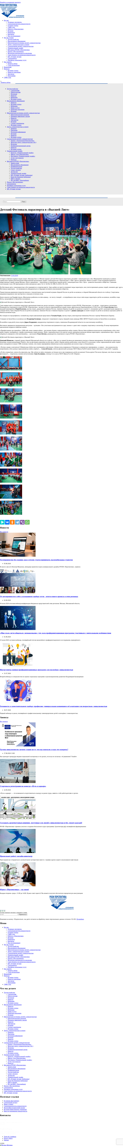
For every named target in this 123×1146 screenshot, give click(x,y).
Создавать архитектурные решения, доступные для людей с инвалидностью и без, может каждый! (41, 823)
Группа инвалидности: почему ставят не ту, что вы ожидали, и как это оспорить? (34, 750)
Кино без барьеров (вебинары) (21, 177)
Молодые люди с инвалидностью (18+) (23, 142)
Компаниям (7, 67)
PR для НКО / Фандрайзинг (20, 180)
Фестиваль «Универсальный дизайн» (23, 156)
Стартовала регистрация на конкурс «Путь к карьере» (23, 786)
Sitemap (6, 1140)
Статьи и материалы (17, 123)
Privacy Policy (8, 1138)
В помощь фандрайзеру (11, 1101)
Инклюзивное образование (16, 41)
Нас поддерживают (14, 36)
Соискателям (15, 90)
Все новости (4, 532)
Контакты (11, 34)
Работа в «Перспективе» (16, 29)
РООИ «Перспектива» (12, 1143)
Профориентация (16, 166)
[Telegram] (17, 522)
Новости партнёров (14, 72)
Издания (10, 31)
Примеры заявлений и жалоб (20, 116)
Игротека (14, 144)
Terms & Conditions (10, 1136)
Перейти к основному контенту (10, 2)
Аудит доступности (17, 158)
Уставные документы (15, 22)
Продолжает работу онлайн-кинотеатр (16, 856)
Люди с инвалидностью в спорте (18, 44)
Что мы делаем (9, 38)
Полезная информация (18, 132)
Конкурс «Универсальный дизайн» (22, 153)
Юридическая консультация (20, 115)
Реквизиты (11, 32)
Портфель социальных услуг (17, 60)
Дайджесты (14, 120)
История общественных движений (15, 1109)
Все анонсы (4, 721)
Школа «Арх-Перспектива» (20, 154)
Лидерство (14, 172)
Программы (11, 76)
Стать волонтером (14, 65)
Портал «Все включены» (16, 51)
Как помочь (8, 62)
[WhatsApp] (27, 522)
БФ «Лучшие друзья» (15, 57)
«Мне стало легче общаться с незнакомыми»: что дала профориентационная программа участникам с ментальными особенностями (55, 633)
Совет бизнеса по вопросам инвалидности (22, 55)
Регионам (14, 94)
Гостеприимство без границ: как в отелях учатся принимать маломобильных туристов (36, 560)
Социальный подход (10, 1102)
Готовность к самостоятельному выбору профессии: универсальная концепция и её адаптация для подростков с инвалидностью (53, 706)
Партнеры (14, 130)
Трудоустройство (13, 39)
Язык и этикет (8, 1104)
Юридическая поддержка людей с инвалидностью (24, 43)
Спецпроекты (12, 58)
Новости (7, 69)
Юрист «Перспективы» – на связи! (14, 889)
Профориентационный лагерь (20, 146)
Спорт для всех (16, 170)
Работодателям (15, 92)
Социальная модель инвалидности (19, 24)
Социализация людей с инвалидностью (21, 46)
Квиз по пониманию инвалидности (15, 1111)
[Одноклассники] (12, 522)
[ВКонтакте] (7, 522)
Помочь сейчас (12, 63)
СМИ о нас (11, 27)
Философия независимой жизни (14, 1108)
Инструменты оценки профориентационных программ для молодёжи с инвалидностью (36, 670)
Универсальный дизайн (15, 48)
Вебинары (14, 97)
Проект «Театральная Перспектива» (22, 140)
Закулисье (11, 74)
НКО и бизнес (15, 178)
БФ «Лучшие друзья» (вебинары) (21, 175)
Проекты (14, 128)
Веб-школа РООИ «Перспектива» (19, 50)
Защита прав (15, 163)
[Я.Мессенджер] (2, 522)
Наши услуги (15, 108)
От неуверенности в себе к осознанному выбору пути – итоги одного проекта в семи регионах (39, 596)
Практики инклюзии (17, 109)
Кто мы (6, 20)
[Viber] (22, 522)
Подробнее (80, 919)
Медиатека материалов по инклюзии (20, 53)
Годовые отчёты (13, 25)
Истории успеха (13, 70)
